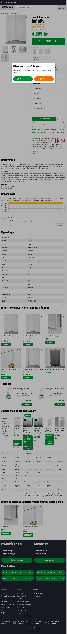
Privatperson (24, 79)
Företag (45, 79)
